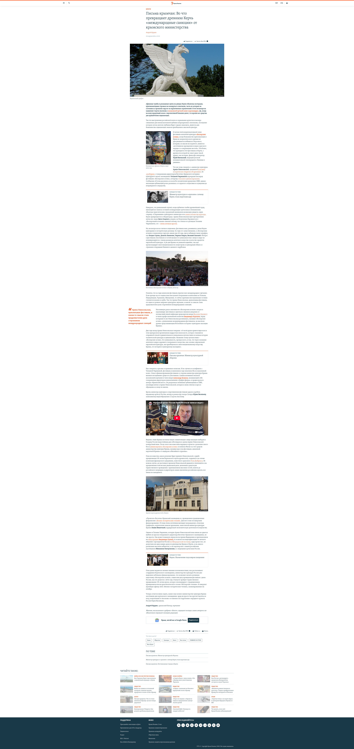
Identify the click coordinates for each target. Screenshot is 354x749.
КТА (282, 3)
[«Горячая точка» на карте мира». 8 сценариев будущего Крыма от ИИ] (203, 699)
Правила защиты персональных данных (162, 742)
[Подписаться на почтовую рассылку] (218, 725)
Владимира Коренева (192, 316)
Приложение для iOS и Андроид (131, 728)
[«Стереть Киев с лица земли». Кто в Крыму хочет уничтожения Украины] (165, 678)
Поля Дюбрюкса (197, 461)
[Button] (188, 41)
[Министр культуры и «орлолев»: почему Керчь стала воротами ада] (157, 197)
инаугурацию (160, 539)
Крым (213, 697)
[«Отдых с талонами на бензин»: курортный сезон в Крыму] (165, 689)
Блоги (148, 9)
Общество (214, 676)
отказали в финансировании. (189, 179)
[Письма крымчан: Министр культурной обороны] (157, 358)
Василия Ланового (200, 314)
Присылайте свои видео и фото (130, 724)
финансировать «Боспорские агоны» (164, 447)
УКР (276, 3)
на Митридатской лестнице (180, 542)
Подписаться (193, 620)
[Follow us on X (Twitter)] (183, 725)
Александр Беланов (180, 378)
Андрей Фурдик (151, 32)
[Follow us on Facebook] (179, 725)
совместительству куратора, (195, 214)
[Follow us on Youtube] (187, 725)
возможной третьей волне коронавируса (183, 111)
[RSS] (209, 725)
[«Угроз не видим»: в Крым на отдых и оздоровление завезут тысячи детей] (165, 699)
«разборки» (150, 174)
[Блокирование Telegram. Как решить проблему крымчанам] (126, 709)
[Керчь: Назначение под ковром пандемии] (157, 560)
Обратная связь (154, 735)
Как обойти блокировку (128, 742)
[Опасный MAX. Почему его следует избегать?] (165, 709)
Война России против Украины (144, 676)
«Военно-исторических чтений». (168, 521)
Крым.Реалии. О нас (155, 724)
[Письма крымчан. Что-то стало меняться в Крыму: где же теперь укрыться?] (126, 699)
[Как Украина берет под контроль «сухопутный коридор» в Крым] (126, 678)
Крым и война (177, 676)
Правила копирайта (155, 731)
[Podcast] (213, 725)
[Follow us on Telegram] (200, 725)
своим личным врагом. (168, 224)
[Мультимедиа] (287, 3)
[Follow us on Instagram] (192, 725)
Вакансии (152, 738)
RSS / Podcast (124, 738)
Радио (122, 735)
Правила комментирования (158, 728)
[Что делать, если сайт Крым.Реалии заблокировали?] (203, 709)
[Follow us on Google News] (196, 725)
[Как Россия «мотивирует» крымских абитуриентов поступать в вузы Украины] (203, 678)
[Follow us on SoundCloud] (205, 725)
